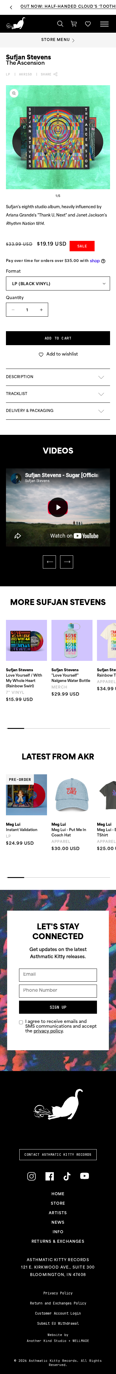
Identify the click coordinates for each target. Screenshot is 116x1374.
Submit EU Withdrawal (58, 1323)
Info (58, 1232)
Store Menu (55, 40)
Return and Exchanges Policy (58, 1303)
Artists (58, 1213)
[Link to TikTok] (66, 1176)
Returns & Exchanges (58, 1242)
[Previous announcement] (11, 7)
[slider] (52, 538)
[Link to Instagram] (31, 1176)
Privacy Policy (58, 1293)
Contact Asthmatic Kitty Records (57, 1154)
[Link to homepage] (15, 23)
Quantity (14, 298)
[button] (88, 23)
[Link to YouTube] (84, 1176)
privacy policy (48, 1031)
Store (58, 1204)
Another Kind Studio (46, 1341)
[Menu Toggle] (104, 23)
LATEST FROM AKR (58, 757)
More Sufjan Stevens (58, 603)
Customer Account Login (58, 1313)
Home (58, 1194)
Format (13, 272)
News (58, 1223)
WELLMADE (81, 1341)
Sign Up (58, 1007)
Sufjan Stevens (28, 58)
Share (46, 74)
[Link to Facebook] (49, 1176)
